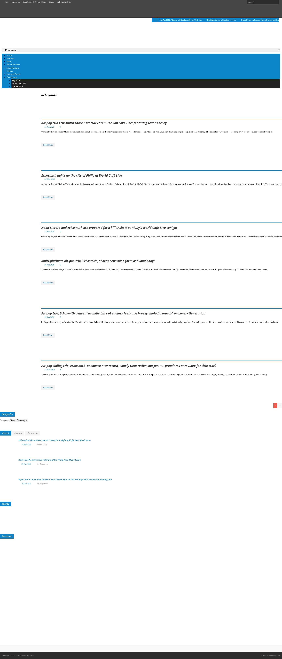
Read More (48, 145)
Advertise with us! (64, 2)
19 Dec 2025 (26, 484)
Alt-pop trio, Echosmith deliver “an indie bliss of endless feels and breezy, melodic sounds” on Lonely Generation (123, 313)
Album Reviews (13, 64)
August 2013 (17, 86)
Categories (4, 420)
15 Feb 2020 (49, 232)
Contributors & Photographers (34, 2)
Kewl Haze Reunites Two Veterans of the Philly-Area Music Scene (49, 459)
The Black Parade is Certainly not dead (221, 20)
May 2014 (15, 80)
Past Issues (12, 77)
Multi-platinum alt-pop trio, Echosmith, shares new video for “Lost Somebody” (98, 261)
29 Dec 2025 (26, 464)
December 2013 (18, 83)
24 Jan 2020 (49, 265)
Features (11, 58)
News (9, 61)
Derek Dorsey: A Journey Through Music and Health (261, 20)
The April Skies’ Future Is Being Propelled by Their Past (181, 20)
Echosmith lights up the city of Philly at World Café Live (81, 175)
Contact (51, 2)
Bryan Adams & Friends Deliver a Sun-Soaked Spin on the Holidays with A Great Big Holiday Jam (65, 479)
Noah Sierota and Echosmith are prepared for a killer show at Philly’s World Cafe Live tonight (109, 228)
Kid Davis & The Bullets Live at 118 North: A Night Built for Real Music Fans (54, 440)
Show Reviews (13, 67)
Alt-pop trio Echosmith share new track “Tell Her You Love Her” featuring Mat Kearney (104, 123)
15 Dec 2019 (50, 370)
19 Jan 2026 (26, 444)
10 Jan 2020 (49, 317)
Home (7, 2)
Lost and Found (13, 74)
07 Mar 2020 (50, 179)
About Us (16, 2)
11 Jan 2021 (49, 127)
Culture (10, 71)
